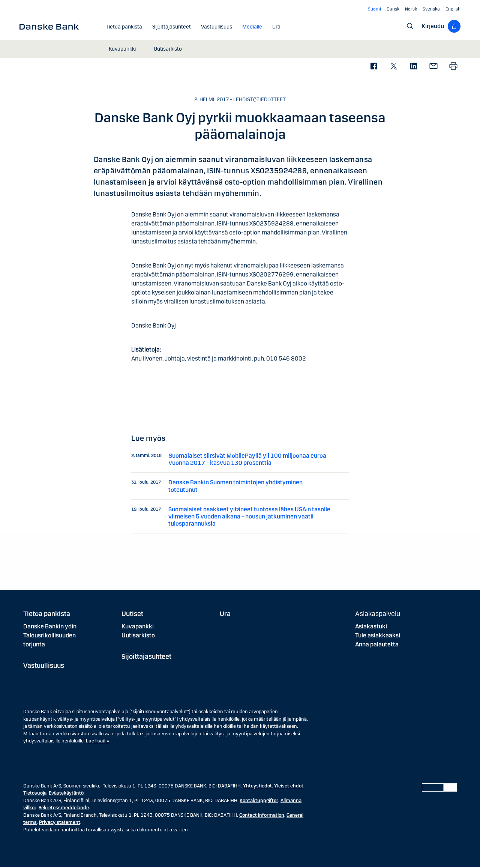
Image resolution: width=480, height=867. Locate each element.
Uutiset (132, 614)
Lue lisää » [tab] (97, 741)
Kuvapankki (138, 626)
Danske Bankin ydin (49, 626)
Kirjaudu (433, 26)
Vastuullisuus (43, 665)
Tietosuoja (34, 793)
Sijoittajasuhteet (146, 656)
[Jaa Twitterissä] (394, 67)
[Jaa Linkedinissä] (413, 67)
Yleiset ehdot (288, 786)
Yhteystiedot (257, 786)
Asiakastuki (371, 626)
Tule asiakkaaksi (377, 635)
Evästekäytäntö (66, 793)
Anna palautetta (377, 644)
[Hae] (410, 26)
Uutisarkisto (138, 635)
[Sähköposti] (433, 67)
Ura (225, 614)
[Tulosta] (453, 67)
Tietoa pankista (46, 614)
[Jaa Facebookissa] (374, 67)
